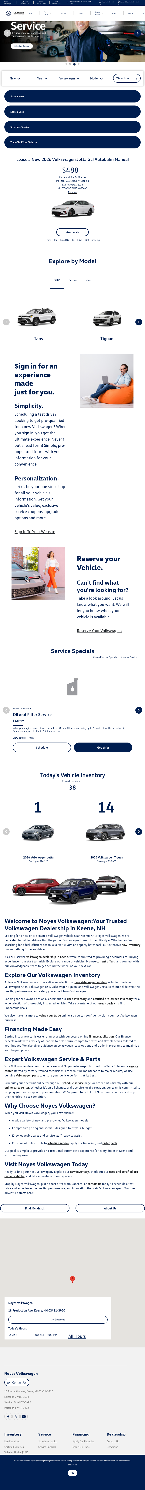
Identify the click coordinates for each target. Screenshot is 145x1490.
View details (72, 232)
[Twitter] (16, 1416)
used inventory (77, 999)
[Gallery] (72, 33)
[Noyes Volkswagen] (14, 13)
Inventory (13, 1434)
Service (44, 1434)
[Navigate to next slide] (142, 33)
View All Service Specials (105, 657)
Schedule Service (128, 657)
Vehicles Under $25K (16, 1452)
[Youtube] (24, 1416)
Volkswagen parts (27, 1075)
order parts (110, 1143)
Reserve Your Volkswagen (99, 630)
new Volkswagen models (91, 982)
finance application (101, 1036)
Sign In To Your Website (35, 531)
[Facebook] (8, 1416)
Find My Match (35, 1208)
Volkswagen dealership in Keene (47, 957)
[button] (72, 1279)
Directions (112, 1446)
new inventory (131, 945)
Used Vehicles (12, 1441)
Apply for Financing (83, 1441)
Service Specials (47, 1446)
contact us (94, 1184)
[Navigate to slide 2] (70, 64)
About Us (110, 1208)
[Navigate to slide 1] (66, 64)
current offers (105, 961)
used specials (107, 1003)
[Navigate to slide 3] (74, 64)
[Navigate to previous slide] (3, 33)
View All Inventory (71, 781)
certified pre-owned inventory (113, 999)
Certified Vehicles (14, 1446)
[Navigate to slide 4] (78, 64)
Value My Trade (81, 1446)
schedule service (73, 1083)
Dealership (116, 1434)
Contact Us (19, 1382)
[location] (67, 3)
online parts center (17, 1087)
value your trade (50, 1015)
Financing (80, 1434)
